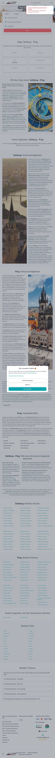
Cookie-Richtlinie (30, 373)
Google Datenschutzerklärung (16, 375)
